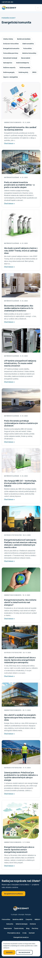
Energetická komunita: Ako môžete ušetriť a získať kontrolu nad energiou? (20, 602)
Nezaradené (25, 58)
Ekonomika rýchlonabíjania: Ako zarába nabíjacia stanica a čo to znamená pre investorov (18, 308)
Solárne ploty (23, 72)
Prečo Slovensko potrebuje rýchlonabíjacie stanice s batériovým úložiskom (21, 423)
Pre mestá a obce (13, 933)
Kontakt (32, 933)
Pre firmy (35, 928)
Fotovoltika (27, 48)
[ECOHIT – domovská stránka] (9, 8)
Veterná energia (21, 924)
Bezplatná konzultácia (13, 894)
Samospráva (7, 63)
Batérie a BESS (18, 919)
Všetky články (8, 39)
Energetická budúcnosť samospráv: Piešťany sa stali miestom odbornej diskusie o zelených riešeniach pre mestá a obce (20, 544)
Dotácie (33, 924)
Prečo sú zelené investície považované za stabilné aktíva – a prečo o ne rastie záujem (19, 185)
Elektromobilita (28, 44)
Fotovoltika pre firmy (10, 53)
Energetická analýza (21, 937)
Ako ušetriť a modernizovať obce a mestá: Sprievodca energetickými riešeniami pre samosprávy (19, 660)
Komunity (9, 924)
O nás (24, 933)
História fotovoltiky (29, 53)
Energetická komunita (11, 48)
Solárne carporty (9, 67)
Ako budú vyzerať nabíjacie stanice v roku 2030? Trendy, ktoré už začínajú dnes (21, 250)
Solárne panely (24, 67)
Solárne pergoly (9, 72)
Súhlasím (9, 952)
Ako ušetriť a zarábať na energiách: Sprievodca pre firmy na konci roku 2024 (20, 717)
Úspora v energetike (10, 77)
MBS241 (37, 919)
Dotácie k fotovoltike (11, 44)
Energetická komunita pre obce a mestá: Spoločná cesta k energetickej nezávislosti (19, 849)
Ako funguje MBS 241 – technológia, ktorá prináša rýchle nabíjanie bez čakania (20, 483)
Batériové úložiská (23, 39)
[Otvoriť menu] (37, 7)
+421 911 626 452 (7, 2)
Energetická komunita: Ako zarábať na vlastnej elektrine (20, 128)
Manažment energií (10, 58)
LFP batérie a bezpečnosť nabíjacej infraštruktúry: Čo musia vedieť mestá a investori (20, 363)
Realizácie (8, 928)
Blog (27, 928)
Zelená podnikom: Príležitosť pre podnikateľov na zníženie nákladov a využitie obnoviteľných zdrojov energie (21, 776)
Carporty (29, 919)
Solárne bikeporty (22, 63)
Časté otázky (19, 928)
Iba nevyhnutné (24, 952)
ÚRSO (34, 72)
